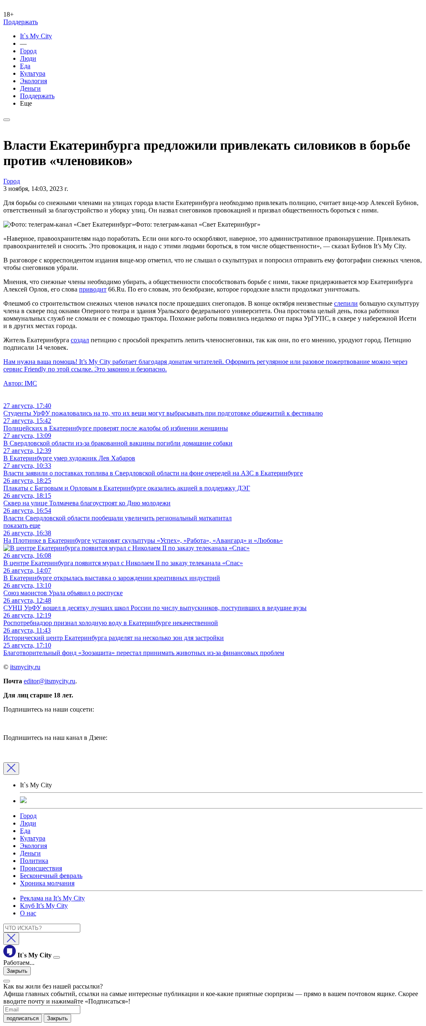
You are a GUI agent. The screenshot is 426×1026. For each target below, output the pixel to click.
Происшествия (41, 868)
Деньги (30, 88)
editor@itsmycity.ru (49, 681)
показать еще (21, 525)
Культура (32, 73)
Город (28, 50)
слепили (346, 303)
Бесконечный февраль (51, 875)
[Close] (11, 768)
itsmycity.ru (25, 666)
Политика (34, 860)
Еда (25, 65)
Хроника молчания (47, 883)
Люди (28, 58)
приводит (92, 289)
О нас (28, 913)
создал (80, 340)
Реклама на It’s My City (52, 898)
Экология (33, 80)
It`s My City (36, 36)
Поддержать (20, 21)
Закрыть (17, 971)
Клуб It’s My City (44, 905)
